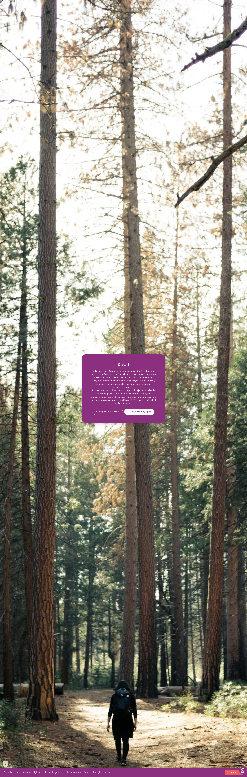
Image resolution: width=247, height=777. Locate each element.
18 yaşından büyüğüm (139, 411)
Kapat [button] (234, 772)
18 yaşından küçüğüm (107, 411)
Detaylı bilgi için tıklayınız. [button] (97, 772)
